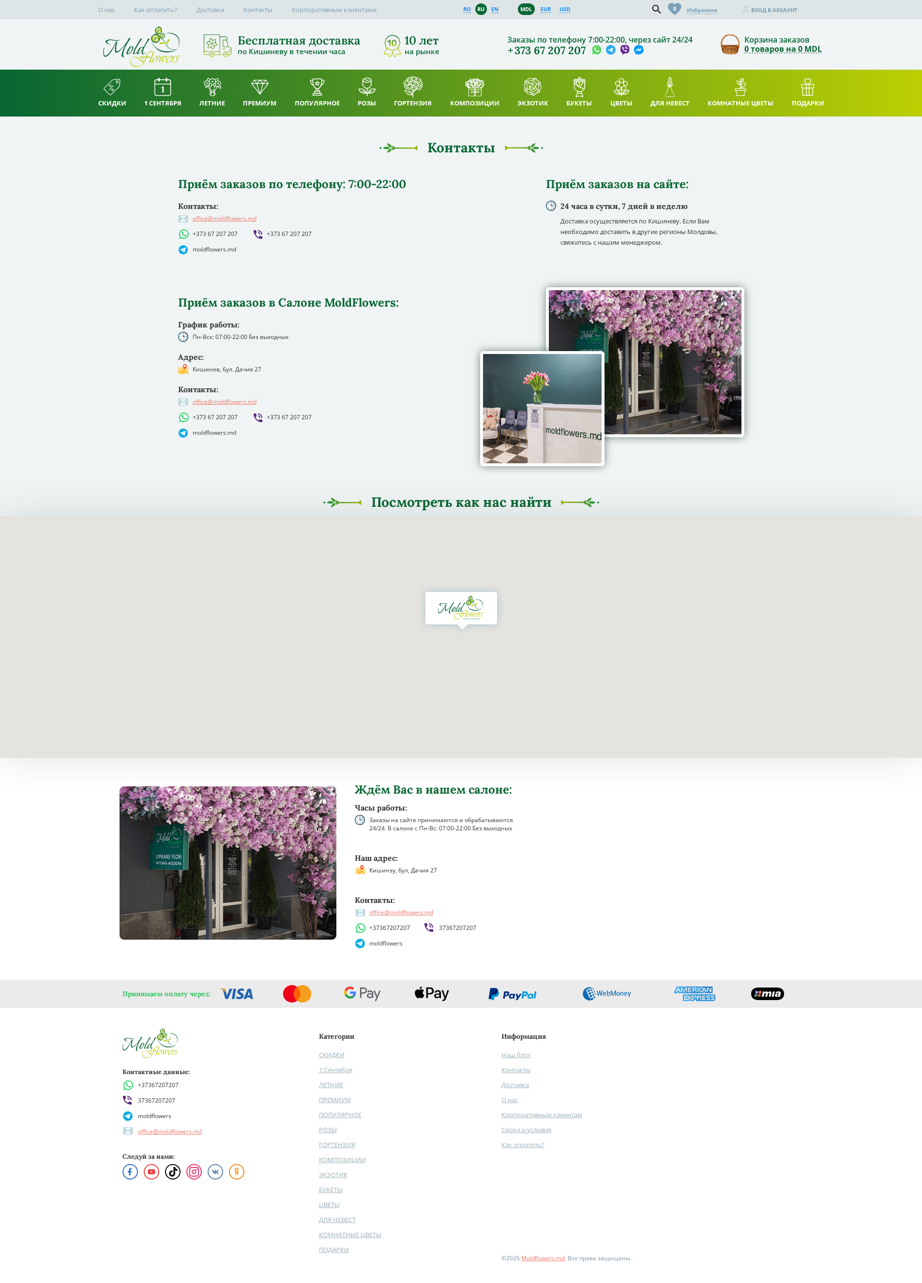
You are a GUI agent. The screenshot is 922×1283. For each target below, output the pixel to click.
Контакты (257, 9)
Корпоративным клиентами (334, 9)
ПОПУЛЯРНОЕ (340, 1114)
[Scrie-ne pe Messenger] (639, 50)
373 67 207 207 (550, 50)
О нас (106, 9)
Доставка (210, 9)
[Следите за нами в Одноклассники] (236, 1172)
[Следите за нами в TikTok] (173, 1172)
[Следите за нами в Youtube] (151, 1172)
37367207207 (457, 928)
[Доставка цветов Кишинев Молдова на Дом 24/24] (141, 31)
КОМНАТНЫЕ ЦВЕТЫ (350, 1234)
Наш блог (516, 1054)
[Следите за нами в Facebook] (130, 1172)
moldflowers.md (214, 249)
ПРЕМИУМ (335, 1099)
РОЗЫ (328, 1129)
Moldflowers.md (543, 1258)
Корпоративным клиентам (541, 1114)
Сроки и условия (526, 1129)
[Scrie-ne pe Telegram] (610, 50)
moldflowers (386, 943)
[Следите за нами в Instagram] (194, 1172)
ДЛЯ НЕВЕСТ (337, 1219)
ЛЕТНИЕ (331, 1084)
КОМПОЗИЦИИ (342, 1159)
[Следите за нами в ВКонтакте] (215, 1172)
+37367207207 (389, 928)
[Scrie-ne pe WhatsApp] (597, 50)
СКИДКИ (332, 1054)
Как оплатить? (155, 9)
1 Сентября (335, 1069)
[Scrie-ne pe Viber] (625, 50)
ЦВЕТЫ (329, 1204)
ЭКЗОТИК (333, 1174)
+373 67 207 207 (215, 234)
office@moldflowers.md (225, 218)
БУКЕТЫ (331, 1189)
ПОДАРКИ (334, 1249)
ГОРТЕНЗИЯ (337, 1144)
